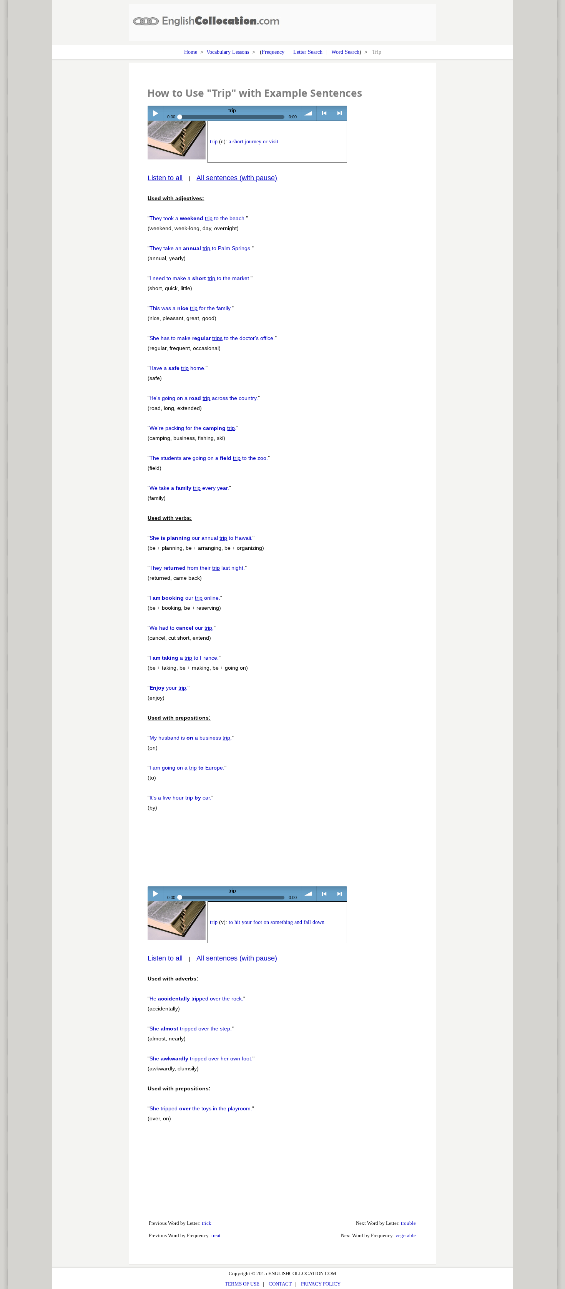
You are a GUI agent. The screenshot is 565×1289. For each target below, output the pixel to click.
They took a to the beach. (198, 218)
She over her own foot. (201, 1058)
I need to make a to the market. (200, 278)
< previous (324, 113)
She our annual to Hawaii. (201, 538)
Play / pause (155, 113)
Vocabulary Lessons (227, 52)
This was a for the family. (191, 308)
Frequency (273, 52)
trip (214, 141)
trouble (408, 1223)
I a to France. (184, 658)
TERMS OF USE (242, 1284)
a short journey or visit (253, 141)
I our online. (185, 598)
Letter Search (307, 52)
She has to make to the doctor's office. (212, 338)
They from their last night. (197, 568)
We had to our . (182, 628)
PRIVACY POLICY (321, 1284)
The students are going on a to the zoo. (209, 458)
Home (190, 52)
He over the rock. (196, 998)
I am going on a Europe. (187, 768)
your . (169, 688)
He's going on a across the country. (204, 398)
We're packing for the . (193, 428)
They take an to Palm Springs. (201, 248)
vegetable (406, 1235)
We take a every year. (189, 488)
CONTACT (280, 1284)
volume (308, 113)
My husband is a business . (191, 738)
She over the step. (191, 1028)
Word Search (345, 52)
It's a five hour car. (180, 798)
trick (206, 1223)
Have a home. (178, 368)
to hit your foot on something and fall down (276, 922)
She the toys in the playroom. (201, 1108)
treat (216, 1235)
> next (339, 113)
